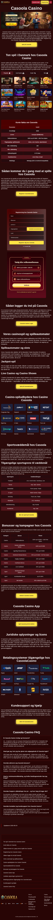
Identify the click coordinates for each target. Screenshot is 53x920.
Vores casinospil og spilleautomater (13, 859)
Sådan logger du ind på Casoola (12, 855)
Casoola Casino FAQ (9, 886)
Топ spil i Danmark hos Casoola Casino (14, 841)
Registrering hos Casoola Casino (12, 852)
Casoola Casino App (9, 872)
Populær (6, 73)
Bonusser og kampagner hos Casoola (13, 869)
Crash (31, 73)
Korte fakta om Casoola (9, 845)
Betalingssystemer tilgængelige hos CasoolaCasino (17, 879)
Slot (45, 73)
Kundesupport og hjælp (9, 883)
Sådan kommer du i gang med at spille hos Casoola (17, 848)
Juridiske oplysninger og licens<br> (13, 876)
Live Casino (19, 73)
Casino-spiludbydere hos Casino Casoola (14, 862)
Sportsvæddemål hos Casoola (11, 865)
